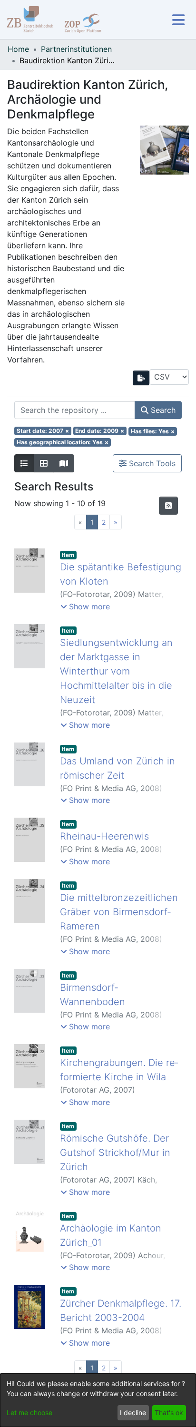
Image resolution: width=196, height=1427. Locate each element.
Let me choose (29, 1412)
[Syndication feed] (168, 506)
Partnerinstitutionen (76, 49)
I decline (133, 1412)
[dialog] (98, 1400)
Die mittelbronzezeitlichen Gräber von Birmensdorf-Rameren (119, 912)
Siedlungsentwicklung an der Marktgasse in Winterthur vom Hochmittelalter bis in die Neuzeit (116, 671)
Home (18, 49)
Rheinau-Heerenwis (104, 836)
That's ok (169, 1412)
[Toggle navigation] (178, 19)
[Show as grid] (44, 463)
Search (162, 410)
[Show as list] (24, 463)
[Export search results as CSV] (141, 378)
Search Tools (151, 463)
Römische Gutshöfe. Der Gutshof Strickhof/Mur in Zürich (115, 1153)
